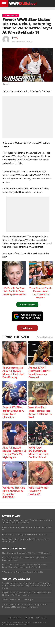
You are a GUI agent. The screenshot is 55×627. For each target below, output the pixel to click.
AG (16, 38)
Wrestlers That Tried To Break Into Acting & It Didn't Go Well (40, 412)
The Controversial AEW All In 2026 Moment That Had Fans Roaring (13, 372)
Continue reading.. (27, 304)
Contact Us (41, 618)
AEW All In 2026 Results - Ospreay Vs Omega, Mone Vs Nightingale (14, 452)
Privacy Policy (14, 618)
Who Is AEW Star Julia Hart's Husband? (38, 491)
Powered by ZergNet (45, 337)
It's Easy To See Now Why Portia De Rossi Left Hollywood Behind (14, 291)
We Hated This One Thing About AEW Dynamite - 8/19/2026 (13, 492)
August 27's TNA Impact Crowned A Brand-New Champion (13, 412)
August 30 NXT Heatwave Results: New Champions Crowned (39, 372)
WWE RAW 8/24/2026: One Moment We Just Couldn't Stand (38, 452)
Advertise (28, 618)
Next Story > (27, 327)
